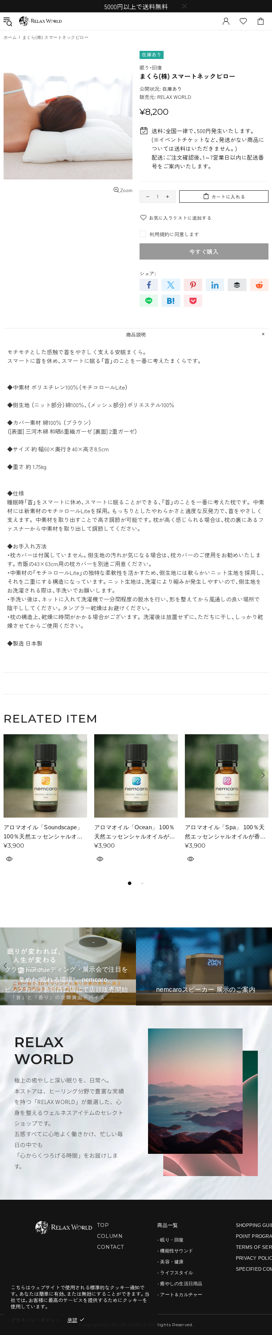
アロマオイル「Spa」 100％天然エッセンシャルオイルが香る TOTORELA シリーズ (225, 832)
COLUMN (110, 1236)
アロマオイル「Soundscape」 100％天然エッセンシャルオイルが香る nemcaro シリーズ (43, 832)
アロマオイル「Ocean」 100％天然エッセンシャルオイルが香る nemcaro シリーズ (134, 832)
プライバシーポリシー (35, 1320)
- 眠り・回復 (170, 1239)
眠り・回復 (151, 67)
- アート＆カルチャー (180, 1294)
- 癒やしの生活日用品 (180, 1283)
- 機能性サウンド (175, 1250)
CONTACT (110, 1247)
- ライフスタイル (175, 1272)
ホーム (10, 37)
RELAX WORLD (40, 21)
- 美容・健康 (170, 1261)
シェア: (148, 273)
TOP (103, 1225)
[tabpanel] (45, 806)
